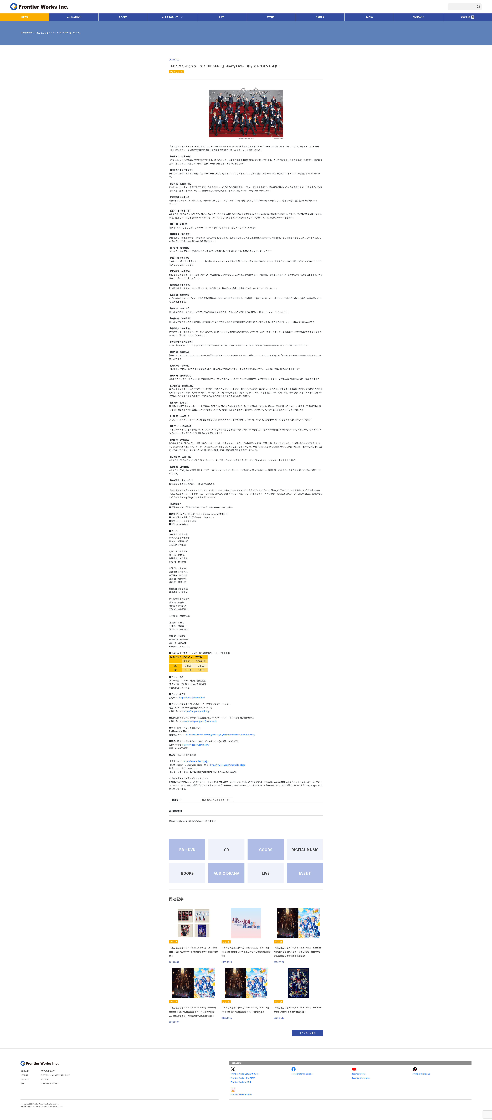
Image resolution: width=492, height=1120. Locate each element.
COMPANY (418, 17)
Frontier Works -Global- (301, 1073)
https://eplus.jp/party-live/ (192, 697)
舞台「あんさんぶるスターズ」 (216, 800)
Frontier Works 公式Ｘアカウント (245, 1073)
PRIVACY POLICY (47, 1071)
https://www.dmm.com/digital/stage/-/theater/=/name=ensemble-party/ (220, 734)
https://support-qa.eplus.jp (196, 711)
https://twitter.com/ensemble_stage (227, 764)
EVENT (270, 17)
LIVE (221, 17)
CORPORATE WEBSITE (50, 1083)
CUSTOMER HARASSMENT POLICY (55, 1075)
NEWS (24, 17)
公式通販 (465, 17)
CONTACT (24, 1079)
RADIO (369, 17)
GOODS (265, 849)
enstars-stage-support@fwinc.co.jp (200, 721)
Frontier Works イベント (241, 1082)
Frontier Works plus (361, 1078)
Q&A (22, 1083)
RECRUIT (24, 1075)
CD (226, 849)
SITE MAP (45, 1079)
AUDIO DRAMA (226, 873)
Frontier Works (358, 1073)
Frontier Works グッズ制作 (243, 1078)
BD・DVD (187, 849)
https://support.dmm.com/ (196, 744)
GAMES (320, 17)
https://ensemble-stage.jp (195, 761)
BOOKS (123, 17)
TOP (22, 32)
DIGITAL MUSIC (304, 849)
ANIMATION (74, 17)
